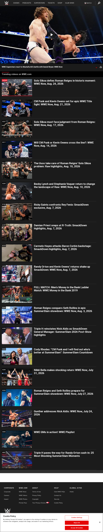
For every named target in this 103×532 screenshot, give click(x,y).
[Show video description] (96, 67)
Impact (6, 499)
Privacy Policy (36, 495)
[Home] (6, 3)
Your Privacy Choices (39, 503)
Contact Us (57, 495)
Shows (16, 3)
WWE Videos (23, 495)
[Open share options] (101, 67)
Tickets (51, 3)
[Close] (100, 522)
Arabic (72, 491)
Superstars (39, 3)
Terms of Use (36, 491)
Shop (60, 3)
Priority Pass (23, 503)
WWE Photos (23, 499)
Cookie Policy (58, 503)
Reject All (77, 522)
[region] (51, 522)
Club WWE (69, 3)
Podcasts (26, 3)
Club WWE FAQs (59, 491)
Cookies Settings (76, 517)
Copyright (35, 499)
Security (56, 499)
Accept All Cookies (77, 528)
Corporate (7, 491)
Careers (6, 495)
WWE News (22, 491)
